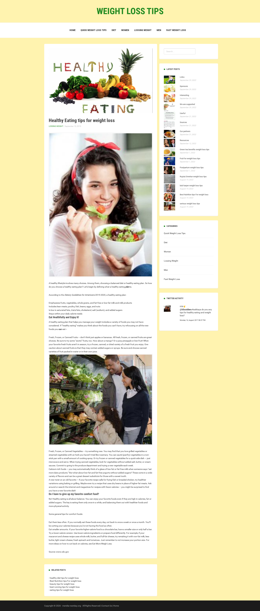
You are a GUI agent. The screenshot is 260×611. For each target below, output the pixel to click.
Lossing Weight (143, 30)
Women (125, 30)
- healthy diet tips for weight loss (64, 578)
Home (73, 30)
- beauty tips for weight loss (61, 584)
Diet (114, 30)
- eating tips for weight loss (61, 590)
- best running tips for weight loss (64, 587)
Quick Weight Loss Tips (94, 30)
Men (159, 30)
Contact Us (107, 606)
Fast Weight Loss (176, 30)
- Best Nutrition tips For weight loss (65, 581)
